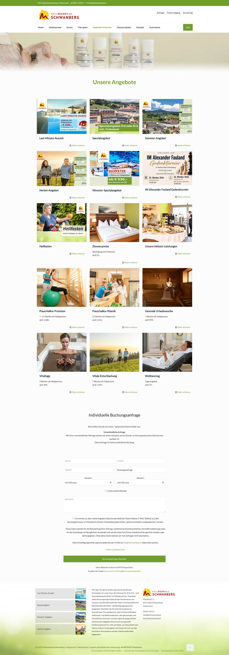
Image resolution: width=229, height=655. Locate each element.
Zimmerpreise (100, 246)
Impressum (71, 647)
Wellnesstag (152, 376)
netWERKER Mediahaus (131, 647)
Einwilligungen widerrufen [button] (172, 650)
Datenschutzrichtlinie (112, 571)
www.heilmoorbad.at (152, 618)
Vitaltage (44, 376)
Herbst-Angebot (49, 190)
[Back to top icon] (190, 647)
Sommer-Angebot (155, 138)
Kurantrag (188, 13)
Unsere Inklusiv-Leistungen (161, 246)
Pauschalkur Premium (52, 311)
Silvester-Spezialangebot (107, 190)
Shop (188, 27)
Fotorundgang (173, 13)
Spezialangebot (101, 138)
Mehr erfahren (78, 145)
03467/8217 (149, 611)
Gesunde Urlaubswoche (159, 311)
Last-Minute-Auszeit (51, 138)
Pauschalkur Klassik (104, 311)
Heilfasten (45, 246)
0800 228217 (78, 3)
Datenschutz (82, 647)
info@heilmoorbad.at (97, 3)
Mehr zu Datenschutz (115, 549)
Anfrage (160, 13)
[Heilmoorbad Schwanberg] (59, 14)
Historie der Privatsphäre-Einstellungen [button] (141, 650)
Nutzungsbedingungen (132, 571)
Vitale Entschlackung (104, 376)
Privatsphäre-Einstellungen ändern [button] (107, 650)
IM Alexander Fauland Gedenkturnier (167, 189)
